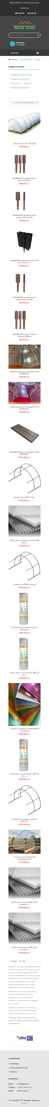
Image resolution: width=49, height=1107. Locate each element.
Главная (14, 59)
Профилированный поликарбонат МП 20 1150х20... (24, 372)
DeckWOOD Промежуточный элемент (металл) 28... (24, 298)
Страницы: (13, 961)
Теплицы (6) (15, 83)
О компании (14, 1064)
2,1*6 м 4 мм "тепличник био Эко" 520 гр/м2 (24, 628)
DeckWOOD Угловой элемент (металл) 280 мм (24, 335)
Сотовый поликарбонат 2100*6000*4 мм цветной (24, 729)
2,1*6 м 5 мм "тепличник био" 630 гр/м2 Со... (24, 775)
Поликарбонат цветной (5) (20, 79)
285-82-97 (19, 13)
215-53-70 (31, 13)
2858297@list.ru (23, 1091)
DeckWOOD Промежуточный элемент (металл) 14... (24, 216)
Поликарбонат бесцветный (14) (21, 75)
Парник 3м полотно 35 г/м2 (24, 143)
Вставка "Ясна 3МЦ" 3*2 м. (24, 497)
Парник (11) (28, 83)
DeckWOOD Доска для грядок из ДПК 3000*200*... (24, 453)
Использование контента (19, 1068)
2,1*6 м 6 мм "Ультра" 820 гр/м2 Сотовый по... (24, 903)
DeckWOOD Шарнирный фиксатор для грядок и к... (24, 261)
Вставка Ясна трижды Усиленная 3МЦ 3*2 (24, 820)
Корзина (20, 44)
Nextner (24, 1103)
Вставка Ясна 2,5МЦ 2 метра (24, 584)
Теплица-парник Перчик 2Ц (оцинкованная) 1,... (24, 858)
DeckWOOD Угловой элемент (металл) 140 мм (24, 179)
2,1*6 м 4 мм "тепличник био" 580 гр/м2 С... (24, 674)
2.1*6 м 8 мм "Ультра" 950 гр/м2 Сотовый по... (24, 948)
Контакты (13, 1072)
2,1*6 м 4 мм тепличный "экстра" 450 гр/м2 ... (24, 541)
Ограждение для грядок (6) (20, 88)
